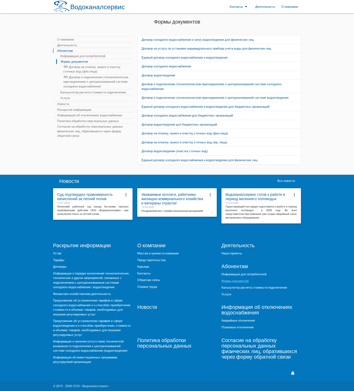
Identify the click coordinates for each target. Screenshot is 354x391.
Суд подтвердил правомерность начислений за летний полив (85, 196)
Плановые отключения (237, 327)
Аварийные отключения (238, 320)
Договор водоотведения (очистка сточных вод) (175, 151)
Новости (63, 104)
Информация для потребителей (82, 56)
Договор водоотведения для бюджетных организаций (179, 124)
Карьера (143, 266)
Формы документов (74, 61)
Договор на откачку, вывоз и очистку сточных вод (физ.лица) (91, 69)
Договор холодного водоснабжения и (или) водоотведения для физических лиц (198, 39)
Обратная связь (148, 280)
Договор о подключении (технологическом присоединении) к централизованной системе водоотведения (215, 97)
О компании (65, 39)
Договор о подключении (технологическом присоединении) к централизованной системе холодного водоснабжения (95, 81)
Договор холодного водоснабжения (166, 66)
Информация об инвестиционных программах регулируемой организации (85, 359)
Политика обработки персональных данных (88, 121)
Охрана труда (147, 286)
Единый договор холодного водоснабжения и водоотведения (185, 57)
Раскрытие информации (74, 109)
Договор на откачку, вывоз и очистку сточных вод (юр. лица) (184, 142)
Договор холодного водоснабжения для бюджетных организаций (187, 115)
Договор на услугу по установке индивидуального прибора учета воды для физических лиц (206, 48)
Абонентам (65, 50)
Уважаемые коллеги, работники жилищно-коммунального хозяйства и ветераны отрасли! (172, 198)
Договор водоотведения (158, 75)
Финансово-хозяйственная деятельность (82, 293)
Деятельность (67, 45)
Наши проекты (231, 253)
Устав (57, 253)
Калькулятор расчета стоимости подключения (93, 92)
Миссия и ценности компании (158, 253)
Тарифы (58, 260)
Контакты (144, 273)
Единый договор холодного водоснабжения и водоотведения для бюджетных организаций (205, 106)
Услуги (65, 98)
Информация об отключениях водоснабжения (89, 115)
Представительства (151, 260)
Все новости (286, 180)
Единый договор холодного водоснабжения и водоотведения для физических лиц (200, 160)
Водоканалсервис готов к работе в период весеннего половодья (255, 196)
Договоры (60, 266)
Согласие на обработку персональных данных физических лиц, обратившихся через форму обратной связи (90, 131)
